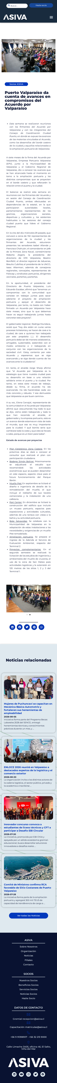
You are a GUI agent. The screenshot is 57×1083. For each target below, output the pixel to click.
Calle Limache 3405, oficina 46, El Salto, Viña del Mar (28, 1047)
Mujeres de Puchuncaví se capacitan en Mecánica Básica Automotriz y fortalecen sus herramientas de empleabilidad (28, 708)
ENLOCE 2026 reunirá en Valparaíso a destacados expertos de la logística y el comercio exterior (28, 770)
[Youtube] (21, 1074)
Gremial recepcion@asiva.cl (28, 1018)
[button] (51, 17)
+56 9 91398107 (19, 1037)
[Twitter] (35, 1074)
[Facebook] (42, 1074)
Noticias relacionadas (28, 660)
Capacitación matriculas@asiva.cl (28, 1027)
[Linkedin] (14, 1074)
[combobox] (17, 6)
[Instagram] (28, 1074)
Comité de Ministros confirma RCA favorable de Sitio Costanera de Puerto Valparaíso (27, 887)
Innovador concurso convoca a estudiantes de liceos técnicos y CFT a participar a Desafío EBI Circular (27, 827)
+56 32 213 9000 (38, 1037)
